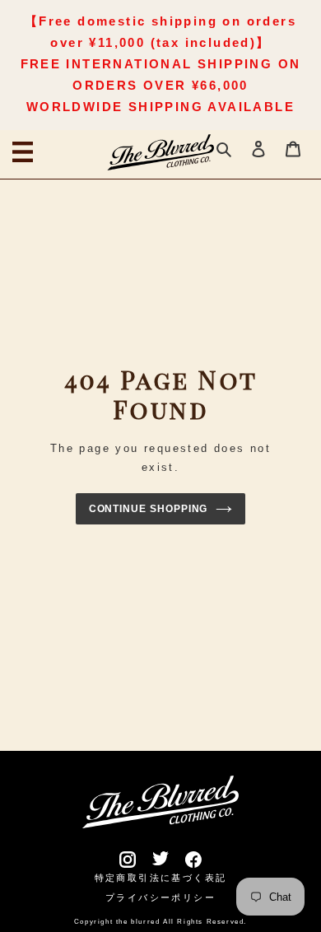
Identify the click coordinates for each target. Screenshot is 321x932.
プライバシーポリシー (160, 897)
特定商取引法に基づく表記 (161, 878)
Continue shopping (148, 508)
